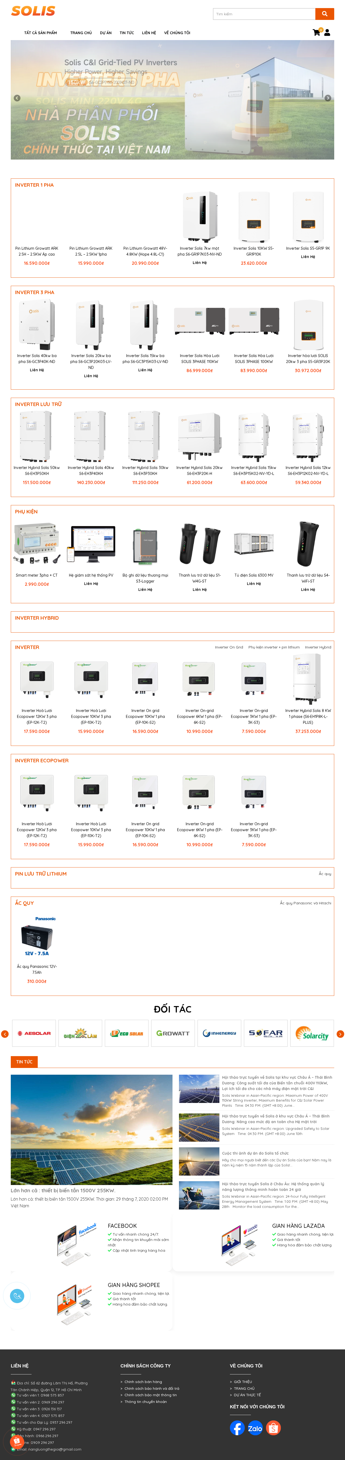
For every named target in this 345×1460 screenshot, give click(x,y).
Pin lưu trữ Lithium (41, 873)
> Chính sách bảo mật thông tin (148, 1395)
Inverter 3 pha (34, 292)
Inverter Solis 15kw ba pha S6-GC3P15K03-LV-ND (145, 358)
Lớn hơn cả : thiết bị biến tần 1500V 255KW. (63, 1190)
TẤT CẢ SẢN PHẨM (40, 32)
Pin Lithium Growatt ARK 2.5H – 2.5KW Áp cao (36, 251)
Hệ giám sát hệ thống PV (91, 575)
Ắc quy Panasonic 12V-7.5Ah (37, 969)
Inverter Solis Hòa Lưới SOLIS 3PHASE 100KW (254, 358)
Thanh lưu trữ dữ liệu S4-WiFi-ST (308, 578)
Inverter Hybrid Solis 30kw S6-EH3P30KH (145, 470)
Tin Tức (127, 32)
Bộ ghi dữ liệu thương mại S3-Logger (145, 578)
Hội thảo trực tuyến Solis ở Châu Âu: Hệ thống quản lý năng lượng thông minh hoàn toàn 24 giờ (273, 1187)
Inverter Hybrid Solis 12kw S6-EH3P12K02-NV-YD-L (308, 470)
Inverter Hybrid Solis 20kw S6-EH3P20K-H (200, 470)
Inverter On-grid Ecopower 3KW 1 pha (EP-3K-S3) (254, 716)
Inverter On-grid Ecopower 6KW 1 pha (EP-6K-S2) (199, 716)
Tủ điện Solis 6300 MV (253, 575)
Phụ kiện (26, 511)
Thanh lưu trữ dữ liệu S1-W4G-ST (200, 578)
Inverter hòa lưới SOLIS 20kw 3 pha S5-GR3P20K (308, 358)
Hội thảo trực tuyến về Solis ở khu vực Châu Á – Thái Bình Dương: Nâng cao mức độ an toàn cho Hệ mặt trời (276, 1119)
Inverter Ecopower (41, 760)
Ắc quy (325, 873)
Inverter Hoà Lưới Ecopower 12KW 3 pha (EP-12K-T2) (37, 716)
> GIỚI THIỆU (241, 1382)
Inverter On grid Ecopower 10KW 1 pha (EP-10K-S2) (145, 716)
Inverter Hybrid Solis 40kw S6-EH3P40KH (91, 470)
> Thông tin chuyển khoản (143, 1401)
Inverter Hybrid (37, 618)
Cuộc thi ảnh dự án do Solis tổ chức (255, 1153)
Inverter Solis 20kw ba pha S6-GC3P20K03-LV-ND (91, 361)
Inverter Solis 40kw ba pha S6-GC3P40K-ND (37, 358)
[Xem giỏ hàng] (316, 33)
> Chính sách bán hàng (141, 1382)
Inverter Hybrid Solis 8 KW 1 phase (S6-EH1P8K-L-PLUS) (308, 716)
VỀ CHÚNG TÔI (177, 32)
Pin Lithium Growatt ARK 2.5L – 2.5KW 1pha (91, 251)
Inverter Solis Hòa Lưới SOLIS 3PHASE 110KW (199, 358)
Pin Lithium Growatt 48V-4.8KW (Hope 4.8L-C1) (145, 251)
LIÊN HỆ (149, 32)
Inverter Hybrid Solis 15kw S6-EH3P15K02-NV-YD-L (253, 470)
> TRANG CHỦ (242, 1388)
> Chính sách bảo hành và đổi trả (149, 1388)
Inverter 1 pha (34, 185)
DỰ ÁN (106, 32)
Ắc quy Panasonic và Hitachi (305, 903)
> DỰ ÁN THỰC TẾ (245, 1395)
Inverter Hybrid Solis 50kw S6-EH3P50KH (37, 470)
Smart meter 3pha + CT (37, 575)
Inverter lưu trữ (38, 404)
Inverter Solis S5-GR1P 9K (308, 248)
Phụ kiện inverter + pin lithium (274, 647)
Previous (17, 98)
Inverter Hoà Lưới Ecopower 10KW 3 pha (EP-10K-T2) (91, 716)
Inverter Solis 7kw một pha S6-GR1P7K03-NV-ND (200, 251)
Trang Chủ (81, 32)
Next (327, 98)
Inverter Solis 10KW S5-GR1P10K (254, 251)
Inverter (27, 647)
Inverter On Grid (229, 647)
